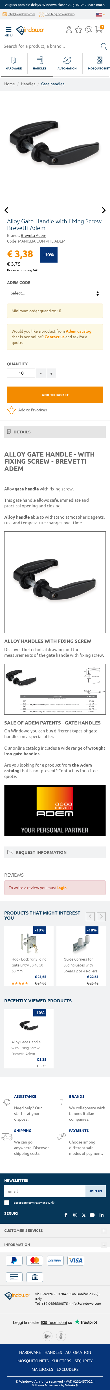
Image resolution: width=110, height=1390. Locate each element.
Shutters (61, 1361)
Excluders (67, 1369)
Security (84, 1361)
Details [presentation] (21, 431)
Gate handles (52, 84)
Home (9, 84)
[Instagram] (75, 1215)
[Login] (69, 31)
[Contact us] (88, 31)
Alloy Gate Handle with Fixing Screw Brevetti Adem (26, 1048)
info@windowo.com (21, 14)
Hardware (30, 1352)
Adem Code (18, 282)
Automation (78, 1352)
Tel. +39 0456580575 (51, 1303)
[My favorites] (78, 31)
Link (51, 1202)
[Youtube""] (92, 1215)
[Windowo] (24, 29)
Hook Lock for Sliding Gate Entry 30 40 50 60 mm (29, 965)
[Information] (104, 1245)
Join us (95, 1191)
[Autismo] (61, 1336)
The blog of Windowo (59, 14)
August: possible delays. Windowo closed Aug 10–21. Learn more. (55, 4)
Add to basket (55, 395)
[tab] (55, 432)
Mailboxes (42, 1369)
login (62, 887)
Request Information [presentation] (41, 852)
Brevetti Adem (33, 235)
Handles (28, 84)
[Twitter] (84, 1215)
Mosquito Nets (33, 1361)
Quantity (17, 364)
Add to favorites (32, 410)
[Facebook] (66, 1215)
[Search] (104, 46)
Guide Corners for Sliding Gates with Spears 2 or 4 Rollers (80, 965)
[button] (69, 30)
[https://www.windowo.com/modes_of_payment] (55, 1269)
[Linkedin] (101, 1215)
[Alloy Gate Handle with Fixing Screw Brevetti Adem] (55, 146)
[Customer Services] (104, 1231)
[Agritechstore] (47, 1336)
